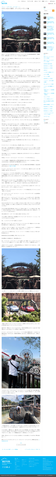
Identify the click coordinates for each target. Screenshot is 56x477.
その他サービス (31, 466)
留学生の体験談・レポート (49, 104)
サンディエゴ (17, 461)
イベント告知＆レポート (48, 98)
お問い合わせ (52, 1)
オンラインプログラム (32, 464)
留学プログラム (31, 461)
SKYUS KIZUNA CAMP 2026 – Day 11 (50, 34)
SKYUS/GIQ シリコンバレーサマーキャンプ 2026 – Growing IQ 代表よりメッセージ (50, 28)
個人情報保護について (51, 475)
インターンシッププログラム (34, 463)
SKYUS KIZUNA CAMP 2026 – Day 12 (50, 22)
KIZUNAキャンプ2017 (48, 108)
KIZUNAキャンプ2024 (48, 65)
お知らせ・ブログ (38, 1)
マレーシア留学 (47, 76)
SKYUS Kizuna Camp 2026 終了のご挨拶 (50, 18)
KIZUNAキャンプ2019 (48, 78)
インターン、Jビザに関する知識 (49, 81)
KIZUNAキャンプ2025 (48, 68)
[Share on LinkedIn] (25, 445)
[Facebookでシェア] (17, 445)
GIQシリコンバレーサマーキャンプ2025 (49, 57)
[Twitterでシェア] (19, 445)
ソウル (16, 467)
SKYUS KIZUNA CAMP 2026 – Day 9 (50, 43)
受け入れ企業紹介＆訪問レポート (49, 102)
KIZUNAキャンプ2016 (48, 110)
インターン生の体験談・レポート (49, 87)
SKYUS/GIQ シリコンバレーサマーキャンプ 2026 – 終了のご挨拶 (50, 48)
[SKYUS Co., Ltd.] (6, 2)
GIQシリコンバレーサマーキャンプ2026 (49, 61)
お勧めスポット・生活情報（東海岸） (49, 90)
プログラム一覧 (30, 1)
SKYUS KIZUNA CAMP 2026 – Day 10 (50, 38)
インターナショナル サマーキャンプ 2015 (49, 114)
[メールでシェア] (21, 445)
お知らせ (45, 70)
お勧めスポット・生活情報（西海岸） (49, 94)
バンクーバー (24, 461)
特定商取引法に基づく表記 (42, 475)
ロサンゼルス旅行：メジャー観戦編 (10, 449)
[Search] (54, 4)
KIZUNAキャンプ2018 (48, 106)
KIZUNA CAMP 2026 (48, 63)
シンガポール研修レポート (49, 72)
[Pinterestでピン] (23, 445)
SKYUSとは (23, 1)
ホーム (19, 1)
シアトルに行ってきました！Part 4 (32, 449)
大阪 (15, 464)
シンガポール (17, 466)
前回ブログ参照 (13, 166)
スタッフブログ (47, 96)
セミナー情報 (46, 74)
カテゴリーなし (47, 116)
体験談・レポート (45, 1)
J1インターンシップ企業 (48, 84)
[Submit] (53, 11)
